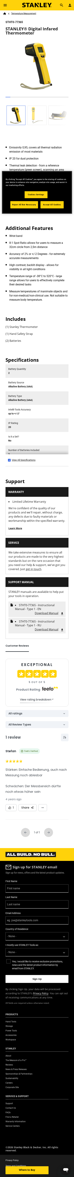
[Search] (61, 5)
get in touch (33, 569)
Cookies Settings (36, 194)
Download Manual (46, 613)
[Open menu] (5, 5)
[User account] (70, 5)
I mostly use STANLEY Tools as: (22, 945)
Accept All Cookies (52, 204)
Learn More (15, 528)
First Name (11, 881)
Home (4, 13)
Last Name (11, 897)
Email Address (13, 913)
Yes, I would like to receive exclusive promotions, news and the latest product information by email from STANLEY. (37, 965)
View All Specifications (23, 460)
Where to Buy (27, 1169)
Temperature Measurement (23, 13)
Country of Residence (17, 929)
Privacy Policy (40, 993)
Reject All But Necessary (24, 204)
